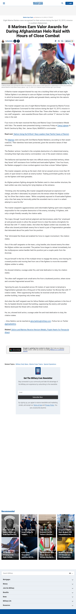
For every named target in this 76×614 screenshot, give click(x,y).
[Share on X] (58, 41)
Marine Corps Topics (28, 17)
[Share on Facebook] (55, 41)
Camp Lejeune (62, 125)
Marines (11, 140)
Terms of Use (38, 405)
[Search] (62, 3)
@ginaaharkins (10, 324)
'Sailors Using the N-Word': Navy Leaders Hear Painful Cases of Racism (41, 134)
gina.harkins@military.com (40, 321)
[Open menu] (4, 3)
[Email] (62, 41)
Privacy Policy (49, 405)
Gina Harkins (10, 41)
